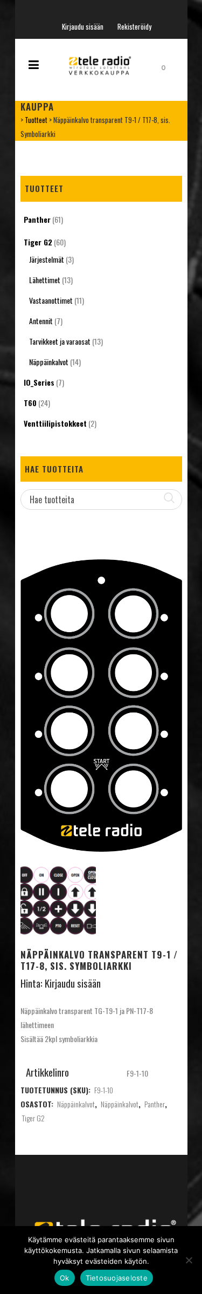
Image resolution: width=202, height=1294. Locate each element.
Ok (64, 1278)
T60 (30, 402)
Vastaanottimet (51, 300)
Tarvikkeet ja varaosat (59, 341)
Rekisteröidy (134, 26)
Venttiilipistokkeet (55, 423)
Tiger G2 (38, 242)
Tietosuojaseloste (117, 1278)
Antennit (41, 320)
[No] (188, 1260)
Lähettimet (44, 279)
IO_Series (39, 382)
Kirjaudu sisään (82, 26)
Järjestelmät (46, 259)
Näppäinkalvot (48, 361)
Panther (37, 219)
